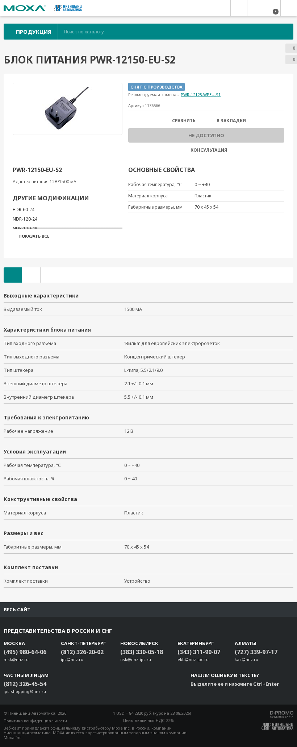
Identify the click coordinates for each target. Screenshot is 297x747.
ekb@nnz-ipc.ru (193, 659)
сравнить (184, 121)
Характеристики (13, 275)
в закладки (231, 121)
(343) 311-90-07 (198, 652)
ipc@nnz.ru (72, 659)
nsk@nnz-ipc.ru (135, 659)
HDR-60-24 (23, 209)
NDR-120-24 (25, 219)
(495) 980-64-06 (25, 652)
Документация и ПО (31, 275)
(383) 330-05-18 (141, 652)
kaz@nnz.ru (246, 659)
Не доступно (206, 135)
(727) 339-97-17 (256, 652)
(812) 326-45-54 (25, 684)
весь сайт (17, 609)
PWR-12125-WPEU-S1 (201, 94)
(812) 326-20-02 (82, 652)
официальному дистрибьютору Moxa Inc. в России (99, 728)
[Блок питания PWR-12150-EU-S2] (67, 109)
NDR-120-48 (25, 228)
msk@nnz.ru (16, 659)
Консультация (209, 150)
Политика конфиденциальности (35, 720)
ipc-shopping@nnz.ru (25, 691)
